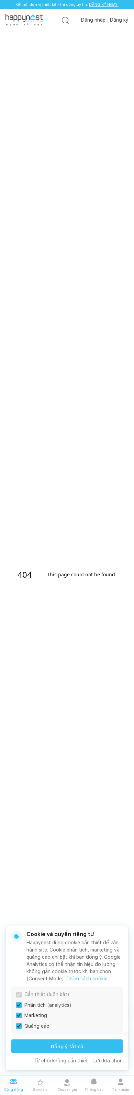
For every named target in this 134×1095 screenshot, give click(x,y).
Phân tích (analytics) (47, 1005)
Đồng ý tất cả (67, 1046)
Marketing (35, 1015)
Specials (40, 1089)
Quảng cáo (36, 1026)
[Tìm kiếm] (65, 20)
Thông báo (94, 1089)
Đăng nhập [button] (93, 20)
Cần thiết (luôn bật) (46, 994)
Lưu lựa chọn (108, 1060)
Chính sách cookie (87, 978)
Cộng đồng (13, 1089)
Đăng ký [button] (119, 20)
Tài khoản (120, 1089)
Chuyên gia (67, 1089)
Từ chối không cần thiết (61, 1060)
